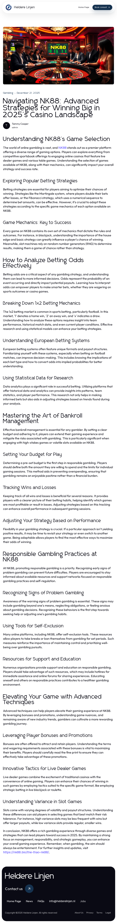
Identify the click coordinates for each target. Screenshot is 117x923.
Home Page (14, 901)
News (29, 901)
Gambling (8, 93)
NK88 (62, 148)
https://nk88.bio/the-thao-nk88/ (26, 852)
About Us (79, 912)
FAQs (41, 901)
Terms (99, 912)
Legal (108, 912)
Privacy (89, 912)
